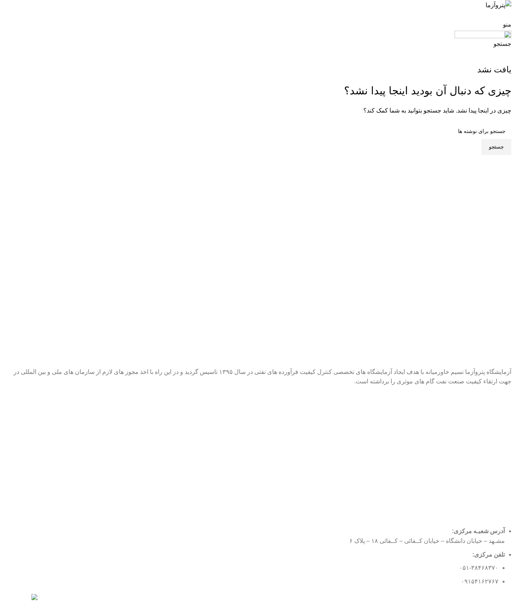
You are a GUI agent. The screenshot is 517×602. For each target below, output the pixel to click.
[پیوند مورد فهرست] (258, 456)
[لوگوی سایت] (498, 5)
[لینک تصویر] (21, 598)
